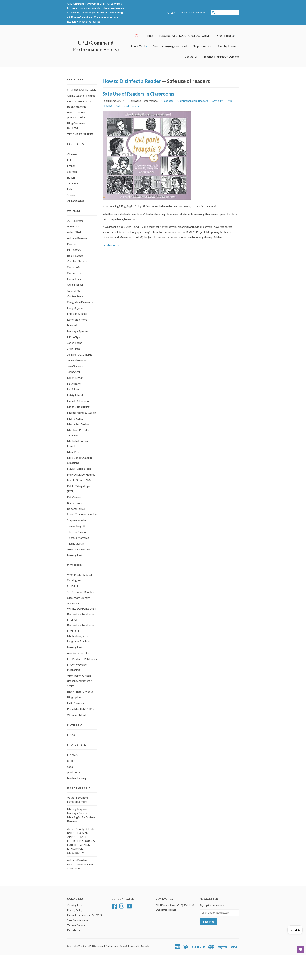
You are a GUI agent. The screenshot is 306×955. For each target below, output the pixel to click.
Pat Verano (74, 497)
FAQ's (71, 734)
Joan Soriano (75, 366)
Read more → (111, 244)
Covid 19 (217, 100)
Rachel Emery (75, 502)
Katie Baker (74, 383)
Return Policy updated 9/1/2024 (84, 915)
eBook (71, 760)
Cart (172, 12)
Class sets (168, 100)
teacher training (76, 778)
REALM (107, 105)
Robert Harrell (76, 508)
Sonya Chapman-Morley (82, 514)
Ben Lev (72, 244)
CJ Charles (73, 290)
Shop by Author (202, 46)
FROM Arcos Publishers (82, 658)
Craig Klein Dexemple (80, 302)
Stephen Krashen (77, 520)
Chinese (72, 154)
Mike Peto (73, 452)
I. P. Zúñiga (73, 337)
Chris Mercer (75, 284)
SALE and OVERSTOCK (81, 89)
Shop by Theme (226, 46)
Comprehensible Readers (192, 100)
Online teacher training (81, 95)
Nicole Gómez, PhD (79, 480)
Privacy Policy (74, 910)
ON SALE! (73, 586)
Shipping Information (78, 920)
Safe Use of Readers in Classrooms (138, 94)
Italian (71, 177)
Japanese (72, 183)
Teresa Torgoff (76, 526)
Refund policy (74, 930)
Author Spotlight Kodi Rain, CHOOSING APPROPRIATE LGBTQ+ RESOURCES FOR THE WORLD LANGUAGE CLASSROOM (81, 840)
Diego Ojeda (75, 308)
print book (73, 772)
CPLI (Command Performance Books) (96, 46)
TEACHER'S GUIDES (80, 134)
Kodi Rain (73, 389)
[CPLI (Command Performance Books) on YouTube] (129, 905)
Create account (197, 12)
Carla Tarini (74, 267)
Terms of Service (76, 925)
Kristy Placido (75, 395)
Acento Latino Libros (79, 653)
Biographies (74, 697)
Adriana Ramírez (77, 238)
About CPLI (138, 46)
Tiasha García (75, 543)
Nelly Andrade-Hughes (81, 474)
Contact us (191, 56)
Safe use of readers (127, 105)
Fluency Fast (74, 555)
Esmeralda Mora (77, 319)
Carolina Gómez (77, 261)
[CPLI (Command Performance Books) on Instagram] (121, 905)
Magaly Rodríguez (78, 406)
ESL (69, 160)
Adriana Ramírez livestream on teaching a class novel (81, 864)
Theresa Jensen (76, 532)
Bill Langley (74, 249)
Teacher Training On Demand (221, 56)
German (72, 171)
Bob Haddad (75, 255)
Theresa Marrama (78, 537)
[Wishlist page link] (136, 35)
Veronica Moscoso (78, 549)
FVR (229, 100)
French (71, 165)
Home (149, 35)
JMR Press (73, 348)
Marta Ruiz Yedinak (79, 424)
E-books (72, 754)
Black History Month (80, 691)
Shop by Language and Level (170, 46)
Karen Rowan (75, 377)
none (70, 766)
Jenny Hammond (77, 360)
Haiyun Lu (73, 325)
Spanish (71, 194)
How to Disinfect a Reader (132, 81)
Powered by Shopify (138, 946)
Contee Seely (75, 296)
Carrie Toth (74, 273)
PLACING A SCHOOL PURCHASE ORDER (185, 35)
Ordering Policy (75, 905)
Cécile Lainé (74, 279)
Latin (70, 189)
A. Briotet (73, 226)
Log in (184, 12)
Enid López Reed (77, 313)
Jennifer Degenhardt (79, 354)
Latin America (75, 703)
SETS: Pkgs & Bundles (80, 591)
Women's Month (77, 715)
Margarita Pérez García (81, 412)
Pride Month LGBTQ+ (80, 709)
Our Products (225, 35)
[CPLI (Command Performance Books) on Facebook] (114, 905)
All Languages (75, 200)
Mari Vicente (75, 418)
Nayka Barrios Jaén (79, 468)
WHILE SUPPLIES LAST (81, 608)
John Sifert (73, 371)
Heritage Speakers (78, 331)
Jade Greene (74, 342)
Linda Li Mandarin (78, 400)
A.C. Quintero (75, 220)
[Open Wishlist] (300, 949)
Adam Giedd (74, 232)
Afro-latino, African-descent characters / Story (79, 680)
